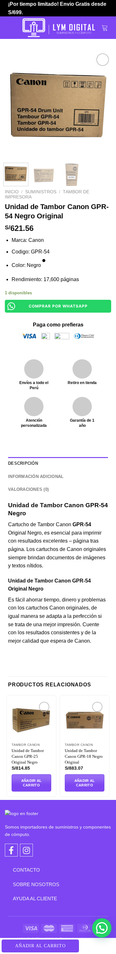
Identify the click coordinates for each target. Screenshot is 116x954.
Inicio (12, 191)
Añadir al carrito (40, 945)
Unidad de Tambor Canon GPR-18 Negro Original (84, 756)
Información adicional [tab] (35, 476)
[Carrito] (105, 27)
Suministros (40, 191)
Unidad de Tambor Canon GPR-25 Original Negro (28, 756)
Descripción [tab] (23, 463)
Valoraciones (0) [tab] (28, 489)
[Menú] (12, 28)
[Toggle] (8, 869)
